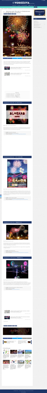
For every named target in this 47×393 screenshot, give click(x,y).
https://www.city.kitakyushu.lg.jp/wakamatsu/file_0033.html (20, 199)
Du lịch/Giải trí (37, 24)
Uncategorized (37, 25)
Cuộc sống (37, 22)
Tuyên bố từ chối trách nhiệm (29, 390)
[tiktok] (42, 0)
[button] (7, 58)
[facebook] (41, 0)
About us (36, 21)
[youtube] (43, 0)
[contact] (44, 0)
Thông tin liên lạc (16, 390)
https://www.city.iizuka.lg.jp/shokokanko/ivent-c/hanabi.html (20, 252)
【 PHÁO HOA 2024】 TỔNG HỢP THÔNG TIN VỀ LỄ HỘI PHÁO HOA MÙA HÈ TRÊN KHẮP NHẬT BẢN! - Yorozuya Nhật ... (20, 67)
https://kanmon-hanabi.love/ (16, 289)
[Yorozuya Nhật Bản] (23, 3)
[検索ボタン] (34, 5)
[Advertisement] (17, 84)
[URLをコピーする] (27, 58)
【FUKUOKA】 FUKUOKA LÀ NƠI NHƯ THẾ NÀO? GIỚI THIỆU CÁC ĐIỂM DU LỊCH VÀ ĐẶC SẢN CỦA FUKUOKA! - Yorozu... (20, 73)
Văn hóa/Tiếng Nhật (38, 27)
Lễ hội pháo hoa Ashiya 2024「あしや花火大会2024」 (13, 93)
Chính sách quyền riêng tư (22, 390)
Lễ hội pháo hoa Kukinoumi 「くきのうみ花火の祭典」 (13, 94)
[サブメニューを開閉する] (44, 24)
